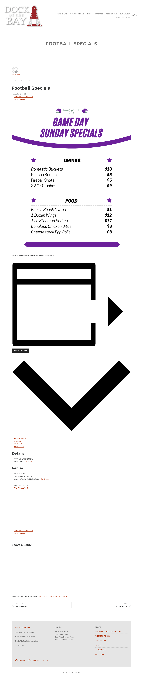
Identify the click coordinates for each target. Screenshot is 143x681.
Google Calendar (20, 438)
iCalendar (17, 441)
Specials (29, 461)
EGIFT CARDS (100, 654)
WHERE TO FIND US (123, 17)
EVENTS (98, 645)
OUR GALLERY (125, 14)
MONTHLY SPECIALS (77, 14)
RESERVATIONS (111, 14)
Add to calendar (20, 351)
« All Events (16, 75)
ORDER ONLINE (61, 14)
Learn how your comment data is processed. (53, 596)
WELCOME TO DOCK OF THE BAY (108, 631)
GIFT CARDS (99, 14)
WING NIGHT (20, 99)
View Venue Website (21, 488)
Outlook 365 (19, 444)
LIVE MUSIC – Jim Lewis (23, 97)
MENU (89, 14)
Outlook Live (19, 447)
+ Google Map (44, 479)
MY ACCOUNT (100, 650)
